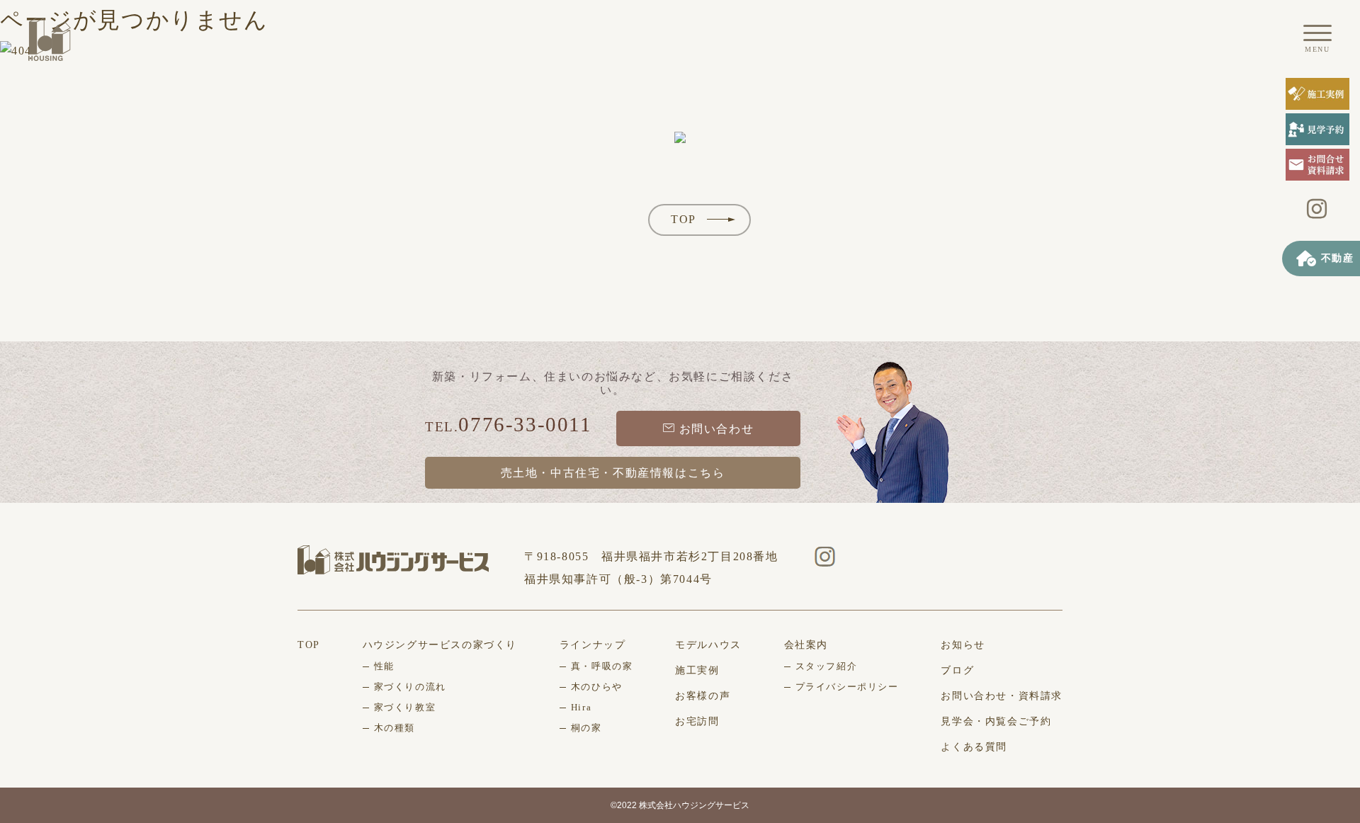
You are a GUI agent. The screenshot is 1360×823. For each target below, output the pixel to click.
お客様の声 (702, 696)
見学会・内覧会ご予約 (996, 721)
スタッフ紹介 (826, 666)
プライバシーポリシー (847, 686)
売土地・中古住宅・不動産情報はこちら (613, 473)
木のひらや (597, 686)
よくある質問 (974, 747)
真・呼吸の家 (602, 666)
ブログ (957, 670)
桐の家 (586, 727)
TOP (683, 219)
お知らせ (963, 645)
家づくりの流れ (410, 686)
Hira (581, 707)
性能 (384, 666)
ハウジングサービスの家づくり (440, 645)
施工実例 (697, 670)
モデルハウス (708, 645)
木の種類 (394, 727)
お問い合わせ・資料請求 (1001, 696)
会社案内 (806, 645)
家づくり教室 (405, 707)
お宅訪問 (697, 721)
